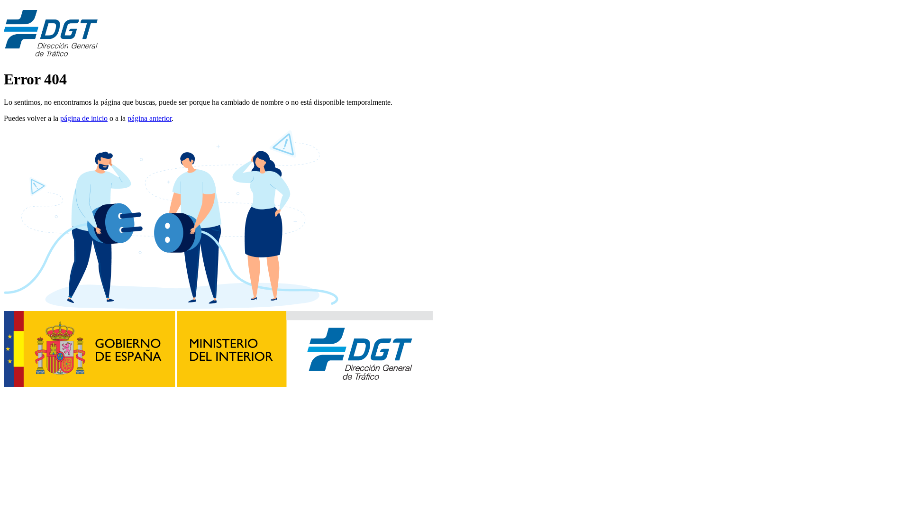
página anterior (149, 118)
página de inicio (84, 118)
